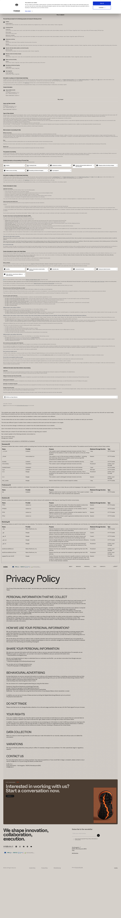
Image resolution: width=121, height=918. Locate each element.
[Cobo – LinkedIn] (16, 846)
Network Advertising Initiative (68, 79)
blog (95, 566)
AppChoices (27, 82)
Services (78, 566)
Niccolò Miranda (79, 867)
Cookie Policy (32, 867)
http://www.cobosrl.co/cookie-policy (16, 611)
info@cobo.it (14, 761)
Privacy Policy (44, 867)
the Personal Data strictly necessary (22, 405)
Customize (101, 7)
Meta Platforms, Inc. (31, 529)
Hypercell (87, 566)
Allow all (102, 3)
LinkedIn (28, 451)
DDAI (98, 79)
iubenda (4, 405)
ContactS (102, 566)
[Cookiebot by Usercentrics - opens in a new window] (16, 11)
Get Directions (75, 853)
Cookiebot (32, 441)
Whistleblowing (57, 867)
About (70, 566)
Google (27, 471)
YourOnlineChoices (56, 79)
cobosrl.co (80, 588)
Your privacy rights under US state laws (97, 281)
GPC (73, 355)
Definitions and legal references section (33, 279)
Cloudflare (28, 464)
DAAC (92, 79)
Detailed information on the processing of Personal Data (44, 283)
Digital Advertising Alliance (84, 79)
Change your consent (7, 438)
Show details (28, 11)
